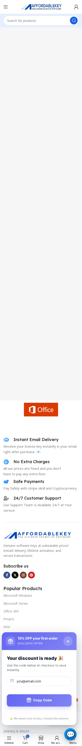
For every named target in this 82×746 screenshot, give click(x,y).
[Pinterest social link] (31, 575)
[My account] (76, 6)
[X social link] (15, 575)
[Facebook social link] (6, 575)
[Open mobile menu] (5, 6)
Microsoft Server (15, 603)
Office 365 (11, 611)
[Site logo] (41, 6)
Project (8, 619)
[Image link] (37, 534)
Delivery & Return (16, 731)
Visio (6, 627)
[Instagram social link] (23, 575)
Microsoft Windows (17, 595)
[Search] (74, 20)
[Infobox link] (31, 439)
